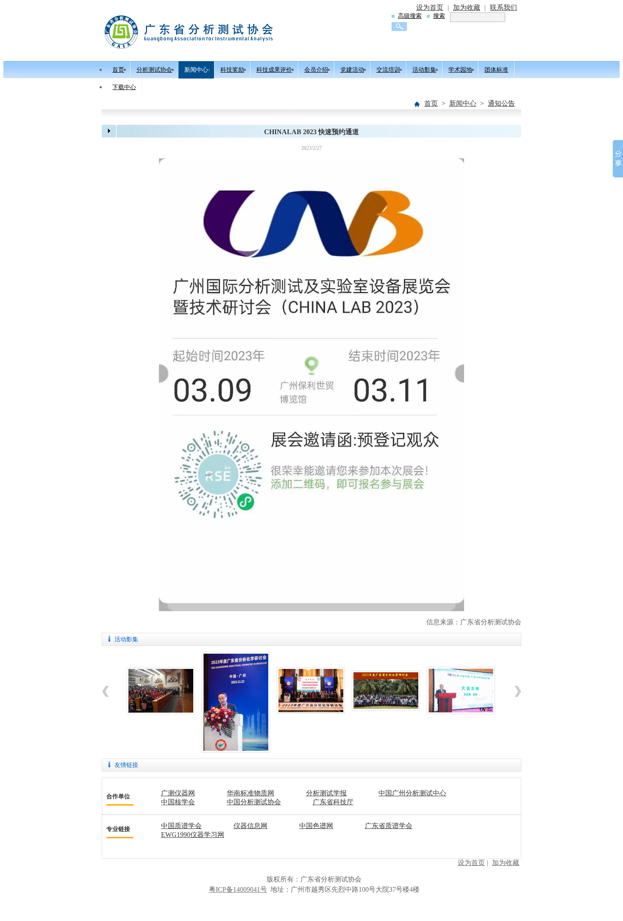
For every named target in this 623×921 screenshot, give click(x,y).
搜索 (439, 16)
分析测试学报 (326, 793)
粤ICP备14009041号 (238, 889)
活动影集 (424, 70)
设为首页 (429, 7)
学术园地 (460, 70)
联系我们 (503, 7)
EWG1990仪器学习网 (192, 834)
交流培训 (388, 70)
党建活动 (352, 70)
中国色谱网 (316, 825)
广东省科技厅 (333, 802)
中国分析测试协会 (254, 802)
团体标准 (496, 70)
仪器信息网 (250, 825)
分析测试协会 (154, 70)
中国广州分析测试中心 (412, 793)
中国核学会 (178, 802)
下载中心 (124, 87)
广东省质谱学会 (388, 825)
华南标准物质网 (250, 793)
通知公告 (501, 103)
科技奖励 (232, 70)
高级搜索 (410, 16)
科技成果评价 (274, 70)
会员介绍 (316, 70)
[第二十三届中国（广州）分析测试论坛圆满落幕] (461, 712)
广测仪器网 (178, 793)
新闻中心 (196, 70)
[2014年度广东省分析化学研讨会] (161, 712)
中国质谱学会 (181, 825)
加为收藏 (466, 7)
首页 (118, 70)
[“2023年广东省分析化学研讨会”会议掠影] (236, 750)
